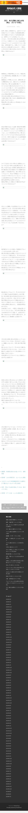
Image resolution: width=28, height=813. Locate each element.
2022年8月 (8, 708)
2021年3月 (8, 751)
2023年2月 (8, 693)
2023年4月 (8, 687)
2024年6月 (8, 652)
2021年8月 (8, 738)
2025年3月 (8, 629)
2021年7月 (8, 741)
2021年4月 (8, 748)
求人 (19, 26)
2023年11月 (8, 670)
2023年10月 (9, 672)
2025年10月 (9, 612)
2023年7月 (8, 680)
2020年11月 (8, 761)
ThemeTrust (16, 805)
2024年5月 (8, 655)
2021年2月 (8, 753)
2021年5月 (8, 746)
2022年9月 (8, 705)
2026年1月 (8, 604)
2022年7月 (8, 710)
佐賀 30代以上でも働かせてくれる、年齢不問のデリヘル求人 (14, 508)
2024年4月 (8, 657)
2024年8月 (8, 647)
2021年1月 (8, 756)
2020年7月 (8, 771)
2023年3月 (8, 690)
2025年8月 (8, 617)
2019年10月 (9, 789)
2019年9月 (8, 791)
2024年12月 (9, 637)
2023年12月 (9, 667)
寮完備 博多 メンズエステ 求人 (13, 554)
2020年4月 (8, 778)
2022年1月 (8, 725)
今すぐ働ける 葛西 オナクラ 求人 (14, 529)
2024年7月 (8, 649)
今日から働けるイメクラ (11, 547)
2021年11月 (8, 730)
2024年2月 (8, 662)
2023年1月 (8, 695)
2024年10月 (9, 642)
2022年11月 (8, 700)
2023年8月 (8, 677)
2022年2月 (8, 723)
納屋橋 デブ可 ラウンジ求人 (13, 536)
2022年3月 (8, 720)
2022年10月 (9, 703)
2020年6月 (8, 773)
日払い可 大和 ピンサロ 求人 (12, 565)
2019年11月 (8, 786)
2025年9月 (8, 614)
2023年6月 (8, 682)
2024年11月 (8, 639)
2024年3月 (8, 660)
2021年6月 (8, 743)
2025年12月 (9, 607)
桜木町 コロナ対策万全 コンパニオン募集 (13, 477)
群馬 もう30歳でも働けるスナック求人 (13, 504)
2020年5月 (8, 776)
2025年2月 (8, 632)
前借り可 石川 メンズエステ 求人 (14, 576)
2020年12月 (9, 758)
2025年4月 (8, 627)
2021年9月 (8, 735)
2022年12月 (9, 698)
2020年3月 (8, 781)
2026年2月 (8, 601)
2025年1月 (8, 634)
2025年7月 (8, 619)
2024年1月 (8, 665)
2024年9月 (8, 644)
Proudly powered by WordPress (14, 807)
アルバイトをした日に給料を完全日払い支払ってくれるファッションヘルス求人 (15, 583)
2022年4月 (8, 718)
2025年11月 (8, 609)
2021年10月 (9, 733)
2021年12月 (9, 728)
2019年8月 (8, 794)
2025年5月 (8, 624)
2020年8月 (8, 768)
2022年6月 (8, 713)
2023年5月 (8, 685)
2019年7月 (8, 796)
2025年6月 (8, 622)
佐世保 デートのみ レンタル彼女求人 (12, 493)
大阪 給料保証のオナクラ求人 (13, 578)
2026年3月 (8, 599)
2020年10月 (9, 763)
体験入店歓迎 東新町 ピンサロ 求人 (14, 519)
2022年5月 (8, 715)
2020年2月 (8, 783)
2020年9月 (8, 766)
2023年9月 (8, 675)
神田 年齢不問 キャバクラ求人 (14, 522)
